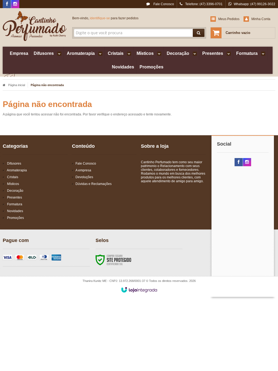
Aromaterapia (17, 170)
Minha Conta (260, 19)
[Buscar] (198, 33)
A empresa (83, 170)
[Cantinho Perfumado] (35, 26)
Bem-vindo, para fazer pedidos (105, 18)
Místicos (13, 184)
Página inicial (16, 85)
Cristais (12, 177)
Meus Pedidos (228, 19)
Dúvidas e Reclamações (93, 184)
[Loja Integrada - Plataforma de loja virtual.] (139, 290)
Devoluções (84, 177)
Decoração (15, 191)
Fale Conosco (163, 4)
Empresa (19, 53)
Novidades (15, 211)
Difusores (14, 163)
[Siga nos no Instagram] (15, 4)
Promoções (15, 218)
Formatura (14, 204)
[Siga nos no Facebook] (7, 4)
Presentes (14, 197)
